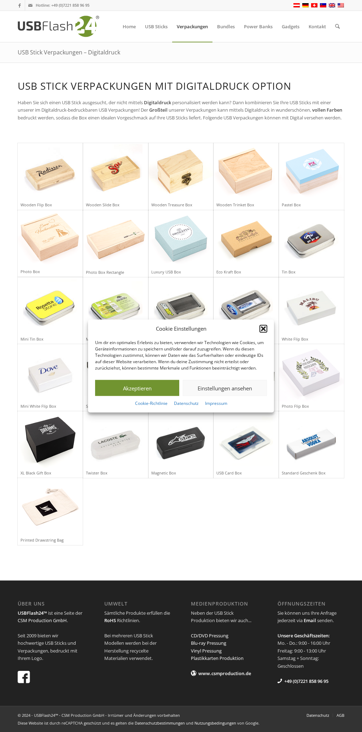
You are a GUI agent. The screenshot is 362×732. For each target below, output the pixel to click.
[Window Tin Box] (181, 305)
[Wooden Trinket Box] (246, 171)
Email (310, 620)
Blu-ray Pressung (208, 643)
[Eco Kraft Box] (246, 238)
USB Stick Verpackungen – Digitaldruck (69, 52)
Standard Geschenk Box (304, 473)
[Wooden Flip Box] (50, 171)
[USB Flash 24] (65, 26)
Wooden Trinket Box (235, 204)
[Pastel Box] (311, 171)
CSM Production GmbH (42, 620)
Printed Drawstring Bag (42, 540)
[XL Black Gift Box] (50, 439)
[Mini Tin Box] (50, 305)
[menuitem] (129, 26)
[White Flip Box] (311, 305)
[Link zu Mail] (30, 5)
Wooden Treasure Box (171, 204)
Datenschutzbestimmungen (160, 723)
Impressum (216, 403)
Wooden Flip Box (36, 204)
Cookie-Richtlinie (151, 403)
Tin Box (289, 271)
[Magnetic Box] (181, 439)
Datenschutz (186, 403)
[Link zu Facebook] (19, 5)
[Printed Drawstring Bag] (50, 506)
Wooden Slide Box (102, 204)
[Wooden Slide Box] (115, 171)
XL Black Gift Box (36, 473)
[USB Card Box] (246, 439)
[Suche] (337, 26)
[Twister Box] (115, 439)
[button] (263, 328)
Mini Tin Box (32, 339)
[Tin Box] (311, 238)
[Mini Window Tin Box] (246, 305)
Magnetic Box (163, 473)
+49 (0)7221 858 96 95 (70, 5)
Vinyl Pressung (206, 651)
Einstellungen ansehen (225, 388)
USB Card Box (229, 473)
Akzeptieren (137, 388)
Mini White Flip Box (38, 406)
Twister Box (96, 473)
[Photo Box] (50, 238)
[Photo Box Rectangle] (115, 238)
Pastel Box (291, 204)
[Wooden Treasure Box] (181, 171)
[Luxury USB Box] (181, 238)
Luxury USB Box (166, 271)
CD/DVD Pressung (209, 635)
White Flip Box (295, 339)
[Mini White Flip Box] (50, 372)
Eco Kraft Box (228, 271)
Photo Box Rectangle (105, 272)
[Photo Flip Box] (311, 372)
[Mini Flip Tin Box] (115, 305)
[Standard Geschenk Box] (311, 439)
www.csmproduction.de (224, 673)
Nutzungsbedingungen (215, 723)
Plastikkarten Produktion (217, 658)
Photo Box (30, 271)
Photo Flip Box (295, 406)
